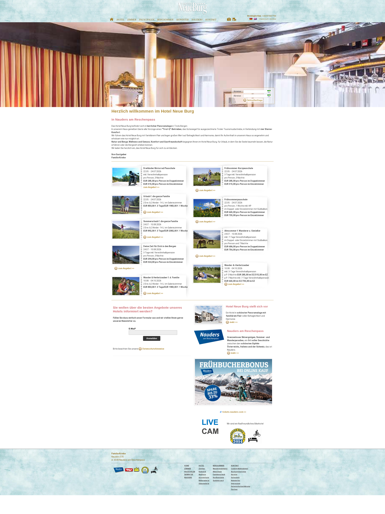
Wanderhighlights (220, 469)
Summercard (218, 481)
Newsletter (235, 481)
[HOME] (111, 20)
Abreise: (237, 96)
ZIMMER (187, 469)
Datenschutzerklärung (240, 486)
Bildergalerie (204, 481)
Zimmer (202, 469)
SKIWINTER (188, 475)
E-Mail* (132, 328)
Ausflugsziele (218, 478)
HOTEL (201, 466)
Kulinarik (202, 472)
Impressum (264, 19)
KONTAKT (235, 466)
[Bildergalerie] (229, 20)
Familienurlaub (219, 475)
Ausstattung (204, 478)
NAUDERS (188, 478)
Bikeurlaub (217, 472)
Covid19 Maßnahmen (239, 469)
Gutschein (235, 478)
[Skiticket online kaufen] (233, 382)
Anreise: (237, 91)
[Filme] (234, 20)
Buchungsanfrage (238, 472)
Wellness (202, 475)
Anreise (273, 19)
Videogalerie (204, 484)
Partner (234, 489)
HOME (186, 466)
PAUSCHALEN (189, 472)
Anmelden (151, 338)
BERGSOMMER (218, 466)
